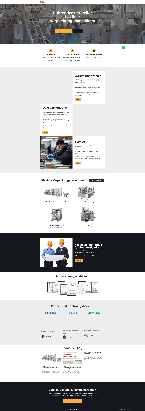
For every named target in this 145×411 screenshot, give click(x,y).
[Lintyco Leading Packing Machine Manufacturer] (42, 2)
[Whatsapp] (123, 47)
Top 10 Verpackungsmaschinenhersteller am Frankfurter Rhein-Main (72, 367)
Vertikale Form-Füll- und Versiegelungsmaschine (56, 226)
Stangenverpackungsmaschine (89, 226)
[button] (42, 313)
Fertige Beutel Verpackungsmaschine (89, 202)
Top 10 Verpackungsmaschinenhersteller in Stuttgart (50, 367)
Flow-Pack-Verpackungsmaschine (56, 202)
